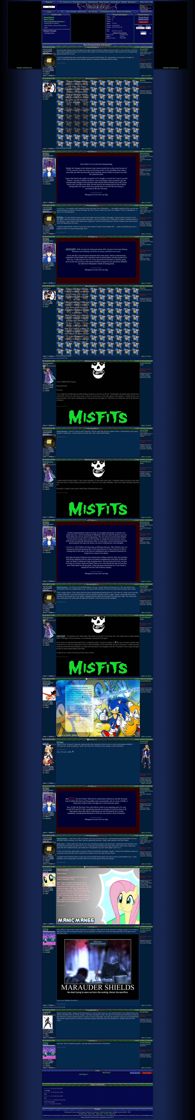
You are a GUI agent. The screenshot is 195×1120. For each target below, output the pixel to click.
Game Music (115, 2)
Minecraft (131, 2)
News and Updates (124, 11)
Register (49, 2)
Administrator (144, 153)
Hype (46, 27)
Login (49, 12)
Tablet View (99, 1113)
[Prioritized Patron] (147, 9)
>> (150, 33)
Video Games (104, 2)
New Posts (82, 11)
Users (147, 2)
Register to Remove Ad (24, 68)
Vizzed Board (93, 2)
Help (151, 2)
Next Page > (107, 1072)
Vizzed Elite (144, 49)
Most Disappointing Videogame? (54, 21)
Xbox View (112, 1113)
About (142, 2)
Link (135, 47)
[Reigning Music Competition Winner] (68, 799)
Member (142, 80)
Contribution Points (107, 11)
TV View (106, 1113)
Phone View (91, 1113)
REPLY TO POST (146, 75)
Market (124, 2)
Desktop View (83, 1113)
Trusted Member (145, 363)
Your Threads (71, 11)
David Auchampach (106, 1112)
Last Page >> (83, 1074)
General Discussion (60, 25)
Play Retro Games (79, 2)
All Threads (93, 11)
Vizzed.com (67, 2)
